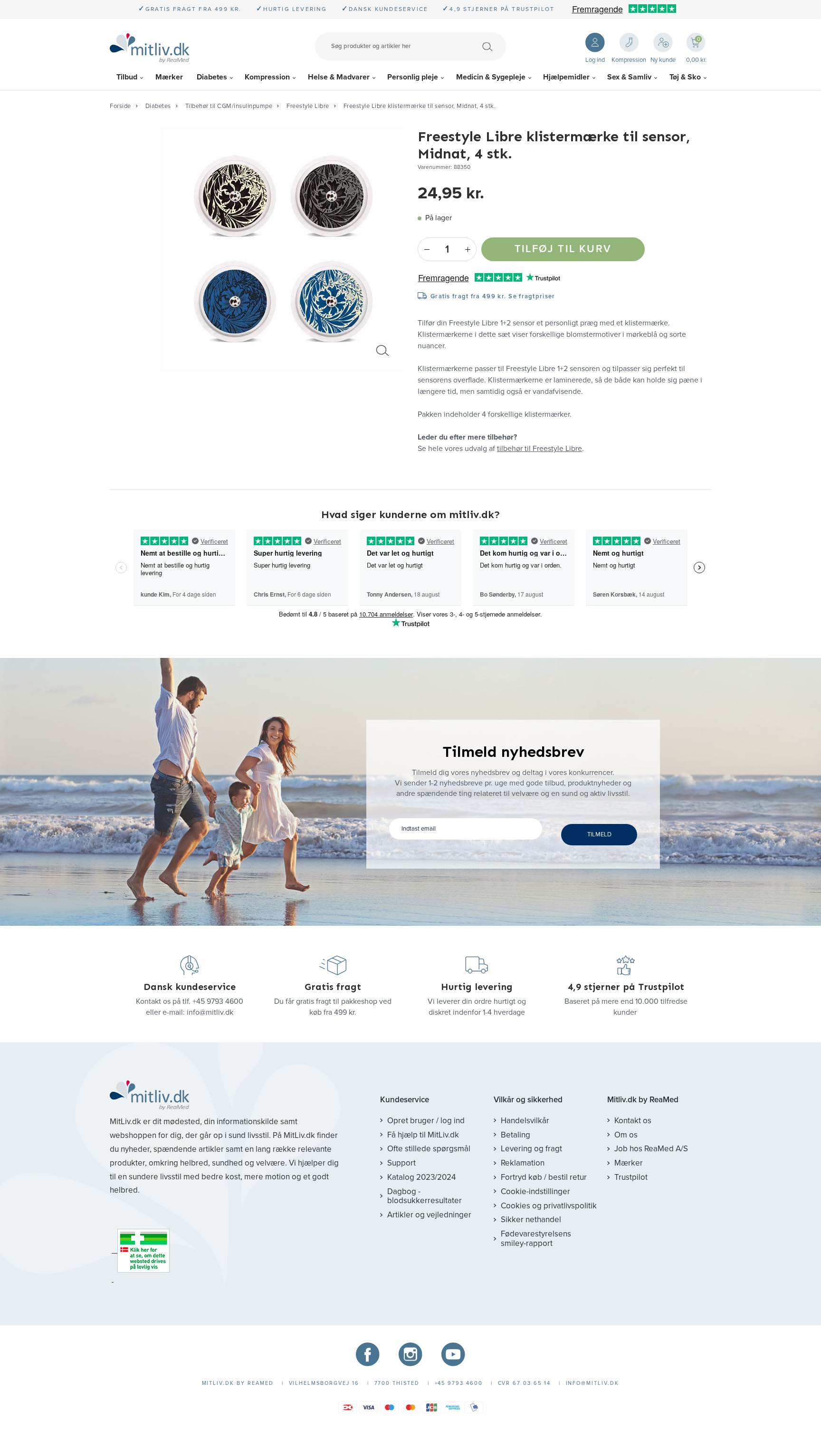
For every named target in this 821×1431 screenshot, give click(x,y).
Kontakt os (632, 1121)
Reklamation (522, 1163)
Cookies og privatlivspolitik (549, 1206)
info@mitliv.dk (210, 1012)
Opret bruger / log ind (426, 1121)
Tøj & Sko (685, 77)
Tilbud (126, 77)
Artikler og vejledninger (429, 1215)
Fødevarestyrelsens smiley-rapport (536, 1238)
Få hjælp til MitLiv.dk (423, 1135)
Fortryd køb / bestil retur (544, 1177)
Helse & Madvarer (339, 77)
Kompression (267, 77)
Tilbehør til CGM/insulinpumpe (229, 106)
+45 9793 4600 (217, 1001)
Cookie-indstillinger (535, 1191)
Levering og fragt (531, 1149)
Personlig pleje (412, 77)
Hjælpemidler (566, 77)
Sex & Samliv (629, 77)
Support (401, 1163)
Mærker (169, 77)
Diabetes (212, 77)
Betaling (515, 1135)
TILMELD (599, 834)
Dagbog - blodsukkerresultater (424, 1196)
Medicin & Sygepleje (490, 77)
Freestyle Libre (307, 106)
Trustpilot (631, 1177)
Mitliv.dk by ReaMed (642, 1100)
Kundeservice (404, 1100)
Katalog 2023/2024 (421, 1177)
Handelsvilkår (525, 1121)
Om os (626, 1135)
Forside (120, 106)
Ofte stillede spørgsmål (428, 1149)
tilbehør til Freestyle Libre (539, 448)
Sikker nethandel (531, 1220)
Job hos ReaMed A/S (651, 1149)
